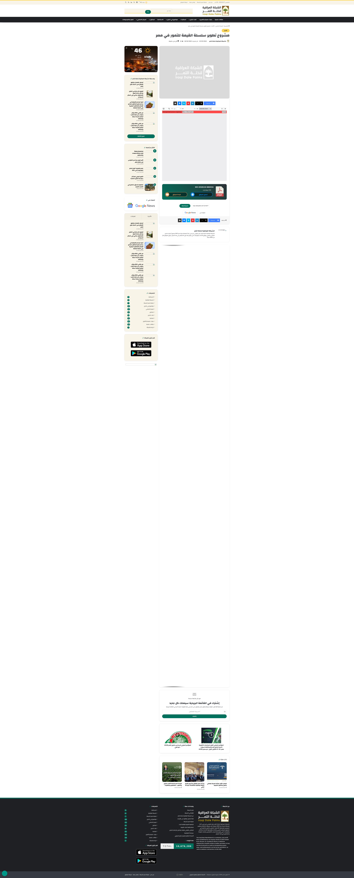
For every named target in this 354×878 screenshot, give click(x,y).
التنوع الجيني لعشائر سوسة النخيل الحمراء (136, 177)
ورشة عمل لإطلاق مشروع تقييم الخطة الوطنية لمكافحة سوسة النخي (194, 785)
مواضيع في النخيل (172, 19)
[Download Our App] (141, 348)
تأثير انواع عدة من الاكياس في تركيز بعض (135, 161)
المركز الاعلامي (141, 19)
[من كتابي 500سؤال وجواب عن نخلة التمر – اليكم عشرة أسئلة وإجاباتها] (150, 115)
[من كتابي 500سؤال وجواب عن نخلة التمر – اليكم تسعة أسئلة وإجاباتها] (150, 277)
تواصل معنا (192, 2)
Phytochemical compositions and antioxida (137, 153)
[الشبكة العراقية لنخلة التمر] (216, 10)
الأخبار (212, 26)
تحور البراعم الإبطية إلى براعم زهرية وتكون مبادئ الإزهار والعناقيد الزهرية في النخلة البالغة (135, 105)
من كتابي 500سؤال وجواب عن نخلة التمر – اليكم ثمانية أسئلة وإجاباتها (136, 126)
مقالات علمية (219, 19)
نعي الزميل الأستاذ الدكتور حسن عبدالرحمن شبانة (209, 265)
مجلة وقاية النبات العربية (187, 827)
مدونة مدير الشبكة (202, 2)
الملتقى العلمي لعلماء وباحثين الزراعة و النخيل (181, 830)
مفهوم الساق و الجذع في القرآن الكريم (135, 186)
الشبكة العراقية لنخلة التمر (217, 41)
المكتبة (183, 19)
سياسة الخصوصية (189, 833)
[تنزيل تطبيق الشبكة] (4, 873)
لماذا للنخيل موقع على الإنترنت (185, 819)
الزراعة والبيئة (150, 327)
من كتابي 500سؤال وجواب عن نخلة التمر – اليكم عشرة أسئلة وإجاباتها (136, 116)
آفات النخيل (193, 19)
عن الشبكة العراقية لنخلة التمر (186, 816)
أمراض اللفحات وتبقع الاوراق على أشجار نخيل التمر (136, 84)
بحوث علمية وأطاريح (206, 19)
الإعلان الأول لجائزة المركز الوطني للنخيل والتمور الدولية (217, 784)
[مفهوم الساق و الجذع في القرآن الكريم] (150, 187)
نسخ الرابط (185, 206)
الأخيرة (150, 216)
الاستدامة (160, 19)
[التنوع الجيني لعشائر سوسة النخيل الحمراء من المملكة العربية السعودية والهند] (150, 179)
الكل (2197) (141, 136)
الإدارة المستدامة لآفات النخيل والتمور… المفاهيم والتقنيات (173, 784)
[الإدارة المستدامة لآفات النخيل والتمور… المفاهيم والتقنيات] (172, 772)
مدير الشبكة (190, 810)
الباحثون (152, 19)
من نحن (210, 2)
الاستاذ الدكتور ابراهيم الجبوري (197, 875)
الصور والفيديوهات (128, 19)
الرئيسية (226, 26)
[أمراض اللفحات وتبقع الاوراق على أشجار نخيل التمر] (150, 85)
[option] (194, 263)
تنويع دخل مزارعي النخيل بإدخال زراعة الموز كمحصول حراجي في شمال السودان (135, 94)
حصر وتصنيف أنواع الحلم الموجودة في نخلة (136, 169)
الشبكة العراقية (149, 300)
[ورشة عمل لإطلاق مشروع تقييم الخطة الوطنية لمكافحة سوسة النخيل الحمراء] (194, 772)
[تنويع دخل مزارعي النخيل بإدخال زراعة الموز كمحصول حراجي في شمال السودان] (150, 93)
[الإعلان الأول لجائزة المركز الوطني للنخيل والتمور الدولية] (217, 772)
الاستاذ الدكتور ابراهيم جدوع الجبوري (184, 836)
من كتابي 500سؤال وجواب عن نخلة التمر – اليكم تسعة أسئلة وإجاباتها (136, 278)
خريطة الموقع (184, 2)
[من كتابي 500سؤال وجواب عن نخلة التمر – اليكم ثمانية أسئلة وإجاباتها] (150, 126)
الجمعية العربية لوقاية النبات (186, 824)
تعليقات (133, 216)
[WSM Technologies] (182, 875)
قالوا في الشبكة (189, 813)
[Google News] (190, 213)
